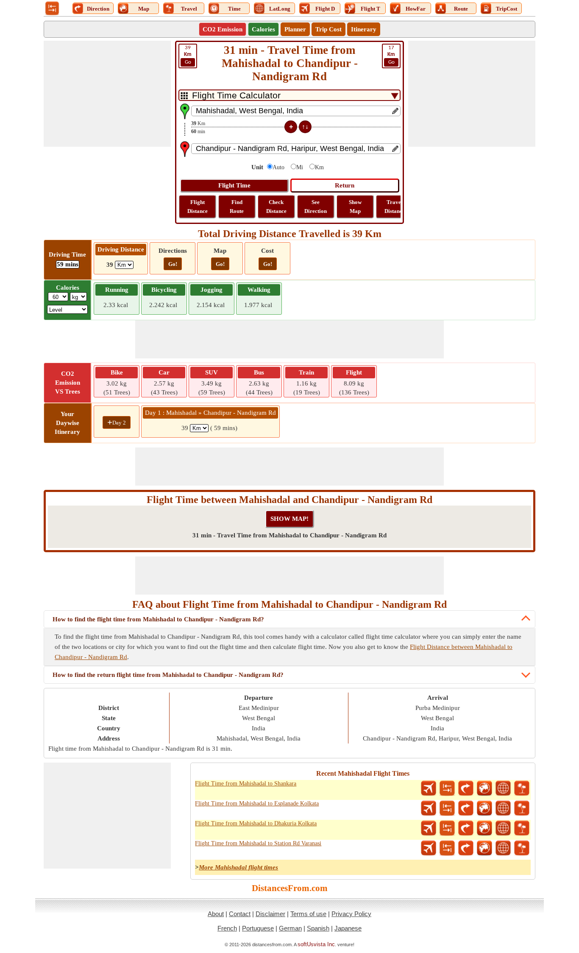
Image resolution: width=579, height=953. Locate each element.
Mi (299, 167)
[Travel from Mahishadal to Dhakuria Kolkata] (521, 828)
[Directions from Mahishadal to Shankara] (465, 788)
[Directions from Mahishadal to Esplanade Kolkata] (465, 808)
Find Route (237, 206)
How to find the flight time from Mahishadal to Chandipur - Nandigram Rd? (158, 619)
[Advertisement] (107, 94)
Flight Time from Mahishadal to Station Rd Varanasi (258, 843)
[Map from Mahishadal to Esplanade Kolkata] (484, 808)
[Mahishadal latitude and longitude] (503, 788)
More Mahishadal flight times (238, 867)
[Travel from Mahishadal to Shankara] (521, 788)
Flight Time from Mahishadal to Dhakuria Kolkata (256, 823)
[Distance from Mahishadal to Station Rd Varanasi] (447, 848)
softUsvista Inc (316, 944)
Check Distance (276, 206)
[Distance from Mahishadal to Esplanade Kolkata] (447, 808)
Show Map (355, 206)
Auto (278, 167)
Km (319, 167)
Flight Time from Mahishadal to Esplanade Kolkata (257, 803)
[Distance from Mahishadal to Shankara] (447, 788)
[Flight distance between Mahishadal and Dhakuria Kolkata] (428, 828)
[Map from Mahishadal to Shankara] (484, 788)
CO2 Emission (222, 29)
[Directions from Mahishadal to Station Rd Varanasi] (465, 848)
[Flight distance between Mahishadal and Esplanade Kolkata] (428, 808)
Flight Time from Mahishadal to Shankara (245, 783)
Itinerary (363, 29)
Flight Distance (197, 206)
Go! (172, 264)
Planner (295, 29)
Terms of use (308, 913)
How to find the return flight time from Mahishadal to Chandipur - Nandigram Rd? (168, 674)
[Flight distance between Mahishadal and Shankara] (428, 788)
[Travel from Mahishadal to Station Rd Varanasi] (521, 848)
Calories (263, 29)
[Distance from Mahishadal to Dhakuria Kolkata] (447, 828)
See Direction (315, 206)
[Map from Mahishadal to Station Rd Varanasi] (484, 848)
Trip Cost (328, 29)
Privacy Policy (351, 913)
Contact (240, 913)
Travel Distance (394, 206)
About (216, 913)
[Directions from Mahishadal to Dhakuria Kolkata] (465, 828)
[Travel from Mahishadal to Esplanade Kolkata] (521, 808)
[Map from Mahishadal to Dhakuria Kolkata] (484, 828)
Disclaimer (270, 913)
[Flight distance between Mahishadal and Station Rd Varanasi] (428, 848)
